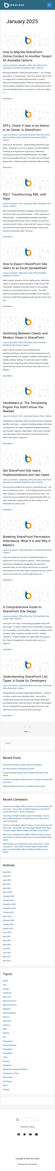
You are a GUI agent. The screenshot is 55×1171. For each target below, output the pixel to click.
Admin (5, 981)
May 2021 (7, 957)
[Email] (36, 1134)
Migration (7, 1009)
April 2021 (7, 961)
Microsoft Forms (9, 1001)
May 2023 (7, 936)
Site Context (8, 1077)
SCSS (5, 1057)
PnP (4, 1037)
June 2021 (7, 953)
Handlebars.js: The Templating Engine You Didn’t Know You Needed (25, 407)
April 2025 (7, 888)
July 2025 (6, 876)
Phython (6, 1033)
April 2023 (7, 940)
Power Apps (8, 1041)
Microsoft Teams (10, 1005)
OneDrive (6, 1025)
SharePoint (7, 1065)
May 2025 (7, 884)
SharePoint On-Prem (11, 1073)
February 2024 (8, 920)
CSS (4, 985)
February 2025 (8, 896)
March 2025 (7, 892)
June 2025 (7, 880)
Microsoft (7, 997)
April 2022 (7, 945)
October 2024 (8, 912)
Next (27, 731)
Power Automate (9, 1045)
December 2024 (9, 904)
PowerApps (7, 1049)
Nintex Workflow (9, 1013)
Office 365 (7, 1021)
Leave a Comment (10, 65)
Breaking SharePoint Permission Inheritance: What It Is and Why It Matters (26, 541)
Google (6, 989)
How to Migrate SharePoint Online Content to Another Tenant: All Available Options (27, 56)
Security (6, 1061)
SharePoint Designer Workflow (15, 1069)
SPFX (5, 1085)
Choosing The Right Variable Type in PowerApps (22, 765)
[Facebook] (18, 1134)
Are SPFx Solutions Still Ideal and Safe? (19, 769)
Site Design (7, 1081)
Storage (6, 1089)
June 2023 (7, 932)
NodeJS (6, 1017)
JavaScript (7, 993)
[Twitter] (24, 1134)
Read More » (8, 98)
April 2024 (7, 916)
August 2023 (8, 928)
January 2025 (8, 900)
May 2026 (7, 872)
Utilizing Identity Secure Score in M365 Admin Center (24, 786)
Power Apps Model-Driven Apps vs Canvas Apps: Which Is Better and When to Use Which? (25, 849)
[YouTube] (30, 1134)
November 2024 (9, 908)
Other (5, 1029)
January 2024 (8, 924)
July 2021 (6, 948)
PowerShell (7, 1053)
